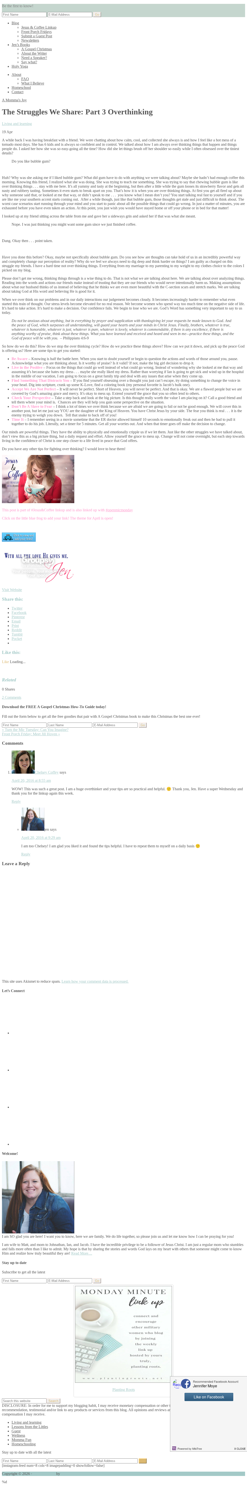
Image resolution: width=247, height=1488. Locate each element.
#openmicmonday (119, 510)
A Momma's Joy (14, 100)
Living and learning (17, 124)
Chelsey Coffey (47, 772)
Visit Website (12, 590)
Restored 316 (71, 1474)
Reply (16, 801)
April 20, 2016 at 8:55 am (31, 780)
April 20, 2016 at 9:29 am (41, 838)
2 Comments (11, 697)
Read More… (81, 1253)
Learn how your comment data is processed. (95, 981)
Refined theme (44, 1474)
